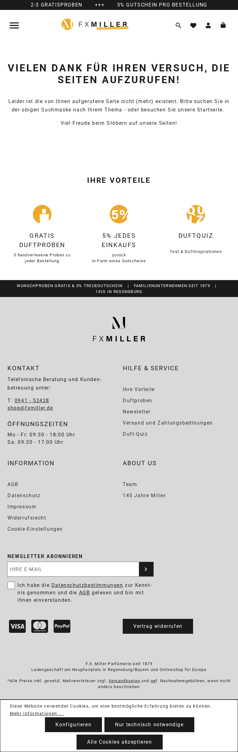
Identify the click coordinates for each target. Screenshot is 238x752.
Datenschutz (24, 495)
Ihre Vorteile (139, 389)
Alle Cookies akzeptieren (119, 742)
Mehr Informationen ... (37, 713)
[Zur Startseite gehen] (95, 24)
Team (130, 484)
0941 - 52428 (32, 400)
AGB (13, 484)
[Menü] (14, 25)
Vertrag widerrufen (158, 626)
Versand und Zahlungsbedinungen (168, 423)
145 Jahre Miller (144, 495)
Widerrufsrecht (26, 518)
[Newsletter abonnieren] (146, 569)
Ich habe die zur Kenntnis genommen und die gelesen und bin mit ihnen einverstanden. (84, 592)
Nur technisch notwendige (149, 724)
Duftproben (137, 400)
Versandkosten (124, 680)
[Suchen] (178, 25)
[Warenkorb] (223, 25)
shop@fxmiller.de (30, 408)
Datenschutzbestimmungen (87, 585)
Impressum (21, 507)
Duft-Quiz (135, 434)
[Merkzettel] (193, 25)
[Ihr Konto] (208, 25)
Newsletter (137, 412)
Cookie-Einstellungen (35, 529)
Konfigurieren (73, 724)
